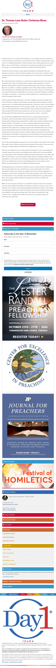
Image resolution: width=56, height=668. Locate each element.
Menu (28, 14)
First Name (6, 246)
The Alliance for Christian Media (29, 643)
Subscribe (28, 268)
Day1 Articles (7, 525)
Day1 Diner (6, 556)
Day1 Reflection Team (8, 560)
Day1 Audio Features (8, 541)
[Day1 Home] (28, 4)
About (3, 594)
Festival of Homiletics (9, 461)
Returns (20, 662)
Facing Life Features (9, 492)
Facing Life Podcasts (9, 519)
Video (37, 594)
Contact (44, 594)
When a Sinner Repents (9, 510)
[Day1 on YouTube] (28, 11)
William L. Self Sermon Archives (12, 581)
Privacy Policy (5, 662)
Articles (23, 594)
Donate (52, 594)
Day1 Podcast (8, 569)
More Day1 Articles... (28, 204)
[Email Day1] (32, 11)
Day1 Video (7, 545)
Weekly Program (13, 594)
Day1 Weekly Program (9, 533)
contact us (35, 651)
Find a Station (8, 586)
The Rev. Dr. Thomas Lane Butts (12, 37)
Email (5, 239)
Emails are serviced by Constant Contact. (24, 264)
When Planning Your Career (10, 504)
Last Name (6, 253)
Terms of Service (13, 662)
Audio (30, 594)
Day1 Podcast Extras (8, 537)
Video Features (7, 549)
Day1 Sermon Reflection (9, 564)
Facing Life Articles (9, 514)
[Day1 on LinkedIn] (30, 11)
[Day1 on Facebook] (23, 11)
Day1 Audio (7, 529)
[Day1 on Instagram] (25, 11)
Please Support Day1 (10, 223)
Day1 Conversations (8, 553)
